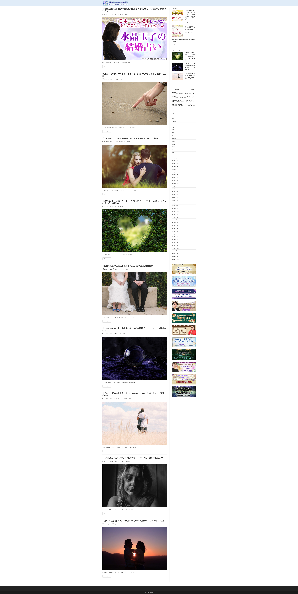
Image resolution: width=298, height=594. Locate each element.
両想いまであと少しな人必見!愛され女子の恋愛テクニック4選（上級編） (134, 520)
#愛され (189, 97)
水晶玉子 (116, 14)
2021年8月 (174, 225)
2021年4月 (174, 236)
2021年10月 (174, 220)
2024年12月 (174, 191)
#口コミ (190, 93)
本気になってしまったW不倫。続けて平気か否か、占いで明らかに (131, 138)
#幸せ (177, 97)
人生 (173, 116)
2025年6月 (174, 174)
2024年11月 (174, 194)
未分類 (173, 141)
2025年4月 (174, 180)
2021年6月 (174, 231)
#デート (191, 89)
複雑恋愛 (129, 142)
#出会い (187, 93)
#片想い (191, 100)
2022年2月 (174, 208)
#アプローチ (175, 89)
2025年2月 (174, 186)
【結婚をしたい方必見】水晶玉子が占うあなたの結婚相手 (127, 265)
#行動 (181, 104)
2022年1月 (174, 211)
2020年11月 (174, 251)
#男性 (174, 104)
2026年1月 (174, 160)
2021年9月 (174, 222)
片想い (120, 79)
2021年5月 (174, 234)
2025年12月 (174, 163)
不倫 (173, 113)
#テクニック (183, 89)
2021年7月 (174, 228)
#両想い (182, 93)
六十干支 (174, 124)
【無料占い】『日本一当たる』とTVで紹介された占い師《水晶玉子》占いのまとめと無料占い (134, 202)
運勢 (173, 153)
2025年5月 (174, 177)
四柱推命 (174, 121)
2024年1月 (174, 197)
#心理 (183, 97)
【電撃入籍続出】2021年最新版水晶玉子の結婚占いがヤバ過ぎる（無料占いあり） (134, 10)
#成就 (178, 101)
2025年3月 (174, 183)
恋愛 (117, 79)
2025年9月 (174, 166)
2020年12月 (174, 248)
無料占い (122, 14)
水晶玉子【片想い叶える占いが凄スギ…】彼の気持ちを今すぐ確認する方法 (134, 74)
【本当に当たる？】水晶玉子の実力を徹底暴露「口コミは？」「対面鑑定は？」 (134, 329)
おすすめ (186, 105)
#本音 (185, 101)
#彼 (180, 97)
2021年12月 (174, 214)
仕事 (173, 118)
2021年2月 (174, 242)
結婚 (126, 14)
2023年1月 (174, 203)
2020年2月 (174, 259)
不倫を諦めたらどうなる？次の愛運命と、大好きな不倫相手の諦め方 (132, 458)
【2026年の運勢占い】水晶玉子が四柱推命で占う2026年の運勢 (190, 27)
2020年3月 (174, 256)
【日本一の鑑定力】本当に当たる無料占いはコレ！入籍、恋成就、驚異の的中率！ (134, 394)
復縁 (173, 132)
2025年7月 (174, 172)
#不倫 (178, 93)
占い (191, 104)
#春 (182, 101)
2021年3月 (174, 239)
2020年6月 (174, 253)
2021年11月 (174, 217)
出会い (173, 129)
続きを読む (106, 66)
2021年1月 (174, 245)
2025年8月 (174, 169)
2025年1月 (174, 189)
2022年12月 (174, 205)
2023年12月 (174, 200)
